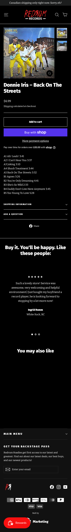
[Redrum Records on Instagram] (59, 487)
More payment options (35, 140)
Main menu (13, 433)
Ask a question (13, 214)
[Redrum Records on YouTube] (65, 487)
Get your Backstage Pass (27, 446)
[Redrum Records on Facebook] (52, 487)
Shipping (8, 106)
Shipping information (18, 204)
